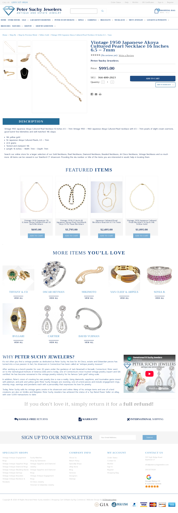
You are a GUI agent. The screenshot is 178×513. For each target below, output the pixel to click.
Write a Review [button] (126, 55)
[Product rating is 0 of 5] (95, 55)
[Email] (96, 94)
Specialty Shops (75, 464)
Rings (81, 20)
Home (3, 20)
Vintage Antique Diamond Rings (15, 467)
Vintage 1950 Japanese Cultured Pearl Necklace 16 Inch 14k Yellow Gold (141, 222)
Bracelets (106, 20)
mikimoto (89, 292)
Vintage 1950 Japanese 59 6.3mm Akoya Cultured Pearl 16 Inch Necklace (36, 222)
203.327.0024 (150, 470)
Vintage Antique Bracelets (13, 476)
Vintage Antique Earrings (12, 473)
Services (72, 473)
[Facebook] (92, 94)
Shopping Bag (113, 473)
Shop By (28, 26)
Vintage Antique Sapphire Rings (15, 464)
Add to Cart (36, 236)
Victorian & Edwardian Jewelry (42, 485)
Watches (16, 26)
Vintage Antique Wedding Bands (16, 470)
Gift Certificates (148, 2)
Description (31, 121)
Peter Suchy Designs (64, 20)
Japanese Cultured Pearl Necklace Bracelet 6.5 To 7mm (106, 221)
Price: (94, 68)
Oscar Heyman (53, 292)
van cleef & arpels (124, 292)
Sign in (160, 2)
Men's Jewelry (136, 20)
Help (126, 2)
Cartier (53, 336)
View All (18, 298)
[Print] (100, 94)
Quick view (36, 197)
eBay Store (73, 467)
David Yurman (89, 336)
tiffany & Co (18, 292)
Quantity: (95, 82)
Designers (73, 476)
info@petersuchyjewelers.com (157, 465)
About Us (73, 458)
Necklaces (120, 20)
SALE (24, 20)
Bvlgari (18, 336)
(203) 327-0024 (20, 2)
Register (170, 2)
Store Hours (14, 20)
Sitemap (72, 479)
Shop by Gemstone (44, 26)
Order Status (116, 2)
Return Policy (74, 461)
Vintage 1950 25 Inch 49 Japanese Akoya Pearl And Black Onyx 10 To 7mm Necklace (71, 222)
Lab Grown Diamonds (40, 20)
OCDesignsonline (109, 500)
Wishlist (135, 2)
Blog (71, 470)
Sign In (110, 467)
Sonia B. (159, 292)
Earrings (92, 20)
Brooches (5, 26)
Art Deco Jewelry (37, 482)
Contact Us (111, 461)
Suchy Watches (36, 458)
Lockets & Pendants (157, 20)
